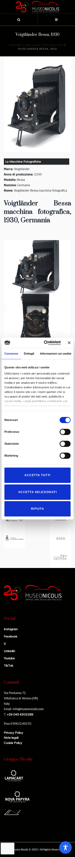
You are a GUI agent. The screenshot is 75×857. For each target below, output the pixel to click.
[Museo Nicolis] (37, 7)
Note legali (11, 737)
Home (13, 45)
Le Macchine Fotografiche (42, 45)
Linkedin (9, 651)
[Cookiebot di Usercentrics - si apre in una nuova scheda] (45, 342)
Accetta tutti (37, 475)
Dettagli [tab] (29, 353)
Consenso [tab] (11, 353)
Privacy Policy (13, 732)
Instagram (11, 629)
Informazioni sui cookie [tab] (55, 353)
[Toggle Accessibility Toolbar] (65, 847)
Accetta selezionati (37, 492)
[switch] (65, 432)
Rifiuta (37, 508)
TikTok (8, 665)
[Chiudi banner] (69, 343)
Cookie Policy (13, 743)
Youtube (9, 658)
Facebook (10, 636)
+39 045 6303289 (20, 714)
